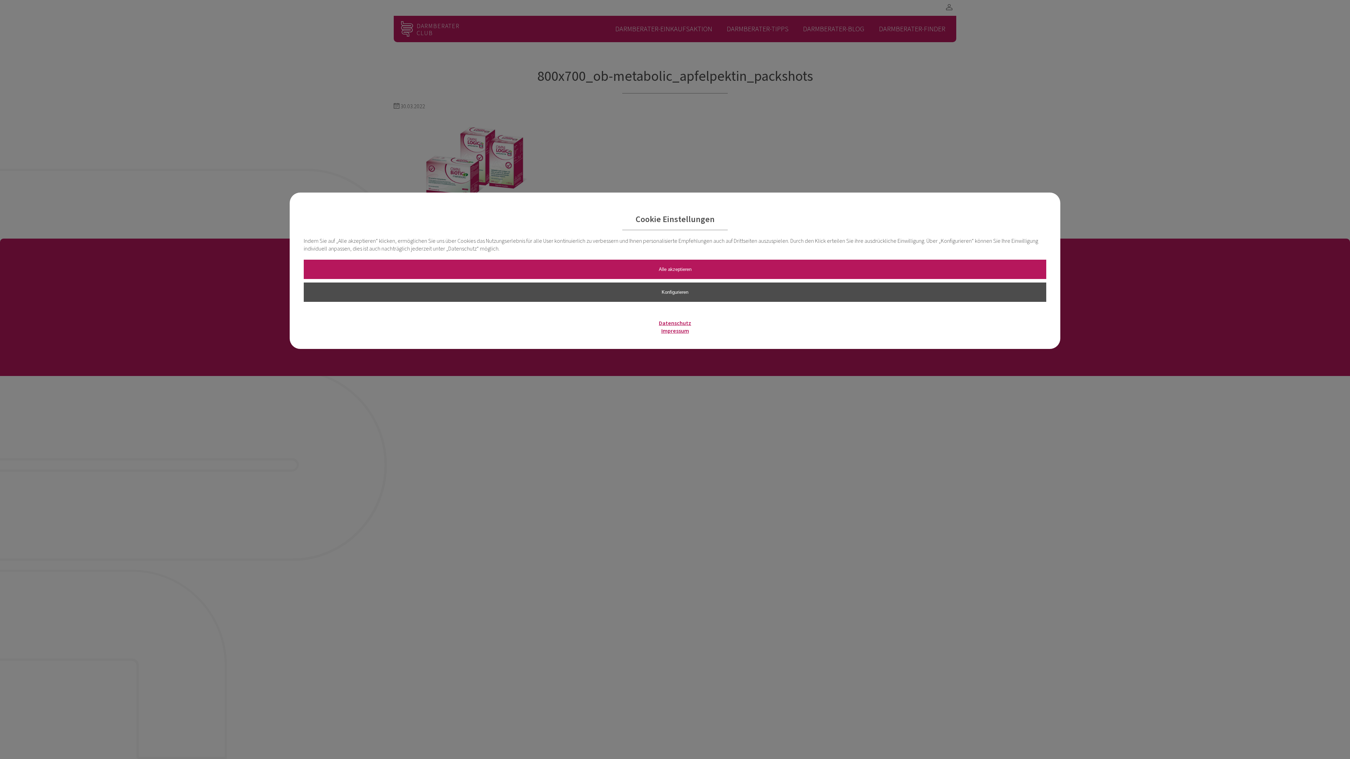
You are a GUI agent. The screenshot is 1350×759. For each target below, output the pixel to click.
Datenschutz (675, 323)
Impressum (675, 331)
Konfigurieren (675, 292)
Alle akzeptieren (675, 269)
